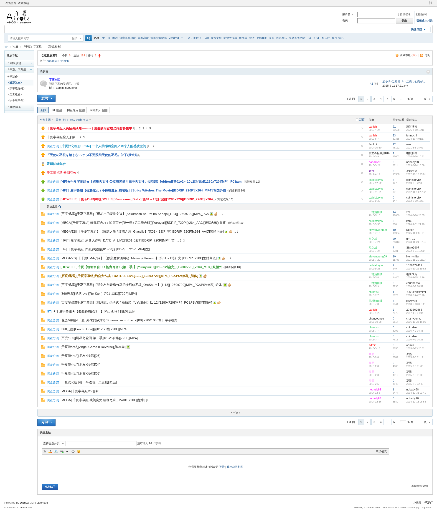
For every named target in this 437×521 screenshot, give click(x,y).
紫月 (371, 171)
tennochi (411, 135)
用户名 (346, 14)
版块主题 (52, 206)
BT (56, 110)
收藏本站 (23, 3)
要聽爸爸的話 (297, 38)
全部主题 (45, 119)
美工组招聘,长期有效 (61, 172)
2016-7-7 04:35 (414, 330)
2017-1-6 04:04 (414, 313)
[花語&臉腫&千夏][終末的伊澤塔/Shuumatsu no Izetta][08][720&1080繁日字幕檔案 (119, 320)
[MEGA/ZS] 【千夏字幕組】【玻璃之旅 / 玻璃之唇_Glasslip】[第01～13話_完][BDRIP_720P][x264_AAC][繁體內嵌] (142, 231)
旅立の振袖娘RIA (379, 153)
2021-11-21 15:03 (416, 259)
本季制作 (12, 76)
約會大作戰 (230, 38)
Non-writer (412, 256)
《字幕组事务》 (16, 100)
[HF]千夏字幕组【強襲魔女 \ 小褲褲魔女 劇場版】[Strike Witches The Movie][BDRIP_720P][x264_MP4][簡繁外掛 (143, 190)
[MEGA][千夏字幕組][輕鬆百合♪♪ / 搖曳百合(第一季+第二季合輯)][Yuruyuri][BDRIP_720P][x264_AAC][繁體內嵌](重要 (143, 222)
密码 (345, 20)
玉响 (206, 38)
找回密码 (421, 14)
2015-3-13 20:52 (415, 348)
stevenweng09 (378, 230)
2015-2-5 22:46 (414, 384)
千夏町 (6, 46)
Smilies (78, 451)
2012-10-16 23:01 (416, 174)
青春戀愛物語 (158, 38)
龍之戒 (373, 238)
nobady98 (53, 61)
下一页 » (235, 412)
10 (394, 230)
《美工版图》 (15, 94)
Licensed (42, 502)
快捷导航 (416, 29)
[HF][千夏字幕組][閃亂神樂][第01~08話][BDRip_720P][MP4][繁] (105, 249)
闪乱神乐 (281, 38)
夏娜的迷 (411, 171)
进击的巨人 (195, 38)
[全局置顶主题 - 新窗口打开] (43, 129)
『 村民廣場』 (15, 63)
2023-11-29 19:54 (416, 242)
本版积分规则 (420, 486)
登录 (222, 466)
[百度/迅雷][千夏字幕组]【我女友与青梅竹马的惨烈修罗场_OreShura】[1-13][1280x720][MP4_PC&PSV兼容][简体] (142, 285)
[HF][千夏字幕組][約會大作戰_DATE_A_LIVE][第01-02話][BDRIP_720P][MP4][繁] (118, 240)
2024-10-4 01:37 (415, 138)
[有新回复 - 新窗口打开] (43, 214)
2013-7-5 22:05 (414, 183)
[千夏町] (19, 22)
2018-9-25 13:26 (415, 277)
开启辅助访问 (426, 3)
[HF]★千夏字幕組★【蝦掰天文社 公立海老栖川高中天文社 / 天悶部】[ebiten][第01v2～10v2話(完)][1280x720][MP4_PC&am (151, 181)
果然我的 (261, 38)
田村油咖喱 (375, 212)
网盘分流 (75, 110)
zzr (408, 212)
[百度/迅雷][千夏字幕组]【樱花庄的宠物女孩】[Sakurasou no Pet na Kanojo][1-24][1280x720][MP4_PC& (135, 214)
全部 (43, 110)
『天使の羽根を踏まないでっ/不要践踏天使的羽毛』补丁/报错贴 (92, 155)
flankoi (373, 144)
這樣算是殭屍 (127, 38)
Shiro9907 (412, 247)
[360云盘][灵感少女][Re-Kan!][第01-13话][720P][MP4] (99, 293)
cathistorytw (376, 179)
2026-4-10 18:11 (415, 129)
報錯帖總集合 (56, 164)
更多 (86, 119)
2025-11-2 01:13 (415, 233)
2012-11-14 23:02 (416, 192)
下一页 (423, 99)
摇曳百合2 (338, 38)
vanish (65, 61)
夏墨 (371, 354)
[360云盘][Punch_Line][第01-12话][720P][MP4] (94, 329)
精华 (79, 119)
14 (394, 212)
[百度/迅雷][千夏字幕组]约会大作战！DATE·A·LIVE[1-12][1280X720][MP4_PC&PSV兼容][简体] (129, 276)
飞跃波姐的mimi (416, 292)
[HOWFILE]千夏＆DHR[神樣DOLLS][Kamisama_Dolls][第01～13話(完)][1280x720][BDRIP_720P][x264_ (138, 199)
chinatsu (374, 292)
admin (60, 87)
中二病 (106, 38)
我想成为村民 (424, 20)
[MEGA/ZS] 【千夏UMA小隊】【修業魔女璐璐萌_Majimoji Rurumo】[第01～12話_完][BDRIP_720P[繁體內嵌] (139, 258)
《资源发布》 (54, 46)
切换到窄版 (430, 3)
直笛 (271, 38)
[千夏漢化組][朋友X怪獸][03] (80, 355)
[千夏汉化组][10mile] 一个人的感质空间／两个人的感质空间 (103, 146)
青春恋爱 (143, 38)
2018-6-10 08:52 (415, 304)
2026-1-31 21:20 (415, 224)
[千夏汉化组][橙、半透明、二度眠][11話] (89, 382)
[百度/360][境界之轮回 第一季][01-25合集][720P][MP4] (99, 338)
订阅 (427, 55)
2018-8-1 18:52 (414, 286)
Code (73, 451)
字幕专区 (54, 79)
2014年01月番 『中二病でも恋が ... (403, 81)
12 (394, 144)
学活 (251, 38)
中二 (183, 38)
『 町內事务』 (15, 107)
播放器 (243, 38)
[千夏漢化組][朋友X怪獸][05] (80, 373)
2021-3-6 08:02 (414, 147)
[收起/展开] (428, 72)
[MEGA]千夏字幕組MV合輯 (80, 391)
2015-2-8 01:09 (414, 366)
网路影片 (98, 110)
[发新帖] (46, 98)
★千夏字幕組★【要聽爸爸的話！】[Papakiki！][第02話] (93, 311)
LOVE (316, 38)
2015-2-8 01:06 (414, 375)
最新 (58, 119)
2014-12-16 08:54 (416, 401)
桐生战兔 (411, 274)
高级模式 (381, 451)
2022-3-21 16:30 (415, 250)
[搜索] (88, 38)
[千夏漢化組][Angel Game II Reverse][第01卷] (93, 347)
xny (406, 85)
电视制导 (411, 153)
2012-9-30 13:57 (415, 200)
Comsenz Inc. (26, 507)
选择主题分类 (51, 443)
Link (61, 451)
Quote (67, 451)
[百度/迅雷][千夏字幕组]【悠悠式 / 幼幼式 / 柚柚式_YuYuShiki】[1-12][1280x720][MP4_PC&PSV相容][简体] (136, 302)
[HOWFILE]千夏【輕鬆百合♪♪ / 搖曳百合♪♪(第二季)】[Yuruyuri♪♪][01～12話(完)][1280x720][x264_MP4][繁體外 (141, 267)
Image (56, 451)
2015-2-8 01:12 (414, 357)
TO (309, 38)
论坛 (15, 46)
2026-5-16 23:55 (415, 215)
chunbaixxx (413, 283)
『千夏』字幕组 (32, 46)
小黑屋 (417, 502)
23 (394, 135)
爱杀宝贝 (216, 38)
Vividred (174, 38)
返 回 (352, 99)
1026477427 (414, 265)
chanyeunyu (376, 318)
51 (394, 126)
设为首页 (10, 3)
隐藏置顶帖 (362, 128)
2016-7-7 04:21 (414, 339)
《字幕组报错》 (16, 88)
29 (394, 238)
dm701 (410, 238)
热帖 (72, 119)
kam (409, 221)
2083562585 (414, 309)
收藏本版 (408, 55)
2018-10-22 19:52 (416, 268)
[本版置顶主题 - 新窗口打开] (43, 182)
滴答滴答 (411, 126)
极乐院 (326, 38)
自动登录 (405, 14)
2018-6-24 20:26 (415, 295)
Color (50, 451)
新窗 (362, 119)
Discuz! (25, 502)
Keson (410, 230)
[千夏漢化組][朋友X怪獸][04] (80, 364)
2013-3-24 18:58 (415, 165)
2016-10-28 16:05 (416, 321)
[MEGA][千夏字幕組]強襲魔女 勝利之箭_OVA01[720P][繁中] (103, 400)
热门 (65, 119)
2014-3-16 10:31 (415, 156)
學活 (115, 38)
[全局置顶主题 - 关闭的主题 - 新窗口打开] (43, 165)
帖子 (74, 38)
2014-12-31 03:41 (416, 392)
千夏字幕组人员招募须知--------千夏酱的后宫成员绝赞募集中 (89, 128)
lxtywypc (411, 300)
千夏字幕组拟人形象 (61, 137)
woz (408, 144)
